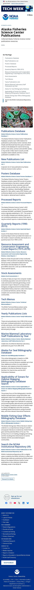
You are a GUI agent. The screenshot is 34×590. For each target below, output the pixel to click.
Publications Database (12, 58)
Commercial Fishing (9, 532)
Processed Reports (11, 66)
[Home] (10, 17)
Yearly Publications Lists (12, 82)
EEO (12, 579)
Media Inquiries (7, 550)
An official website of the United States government (15, 2)
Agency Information (7, 513)
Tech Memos (9, 79)
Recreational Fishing (9, 534)
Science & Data (6, 25)
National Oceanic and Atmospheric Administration (16, 586)
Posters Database (10, 64)
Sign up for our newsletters (16, 497)
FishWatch (6, 520)
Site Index (6, 522)
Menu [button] (31, 15)
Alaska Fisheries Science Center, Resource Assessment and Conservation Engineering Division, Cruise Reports (14, 254)
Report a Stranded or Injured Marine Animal (16, 555)
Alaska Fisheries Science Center (9, 474)
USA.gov (28, 581)
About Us (6, 515)
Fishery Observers (8, 536)
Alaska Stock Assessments (9, 276)
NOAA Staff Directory (9, 557)
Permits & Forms (8, 529)
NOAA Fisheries (17, 588)
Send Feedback (9, 563)
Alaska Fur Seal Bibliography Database (17, 89)
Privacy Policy (20, 581)
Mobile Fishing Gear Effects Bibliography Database (17, 96)
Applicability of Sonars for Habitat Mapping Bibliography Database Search (17, 92)
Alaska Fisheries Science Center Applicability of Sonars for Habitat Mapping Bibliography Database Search (16, 388)
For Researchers (6, 539)
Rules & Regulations (9, 527)
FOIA (16, 579)
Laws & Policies (7, 517)
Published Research (9, 541)
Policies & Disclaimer (9, 581)
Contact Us (4, 546)
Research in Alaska (7, 479)
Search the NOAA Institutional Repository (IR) (18, 100)
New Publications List (11, 61)
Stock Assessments (11, 76)
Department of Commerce (16, 583)
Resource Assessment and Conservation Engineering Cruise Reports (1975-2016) (17, 72)
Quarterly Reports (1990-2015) (14, 69)
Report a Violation (8, 553)
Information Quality (24, 579)
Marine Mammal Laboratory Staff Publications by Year (15, 85)
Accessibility (6, 579)
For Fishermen (5, 525)
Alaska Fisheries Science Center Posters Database (16, 176)
